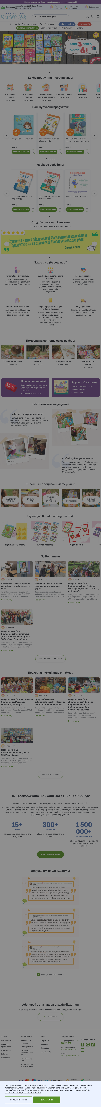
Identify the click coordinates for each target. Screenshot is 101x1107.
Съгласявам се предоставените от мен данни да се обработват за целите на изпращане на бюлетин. (50, 572)
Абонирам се (51, 582)
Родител (39, 545)
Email (36, 562)
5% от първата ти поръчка (46, 533)
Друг (38, 555)
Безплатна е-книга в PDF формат (49, 535)
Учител (39, 549)
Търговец (40, 552)
